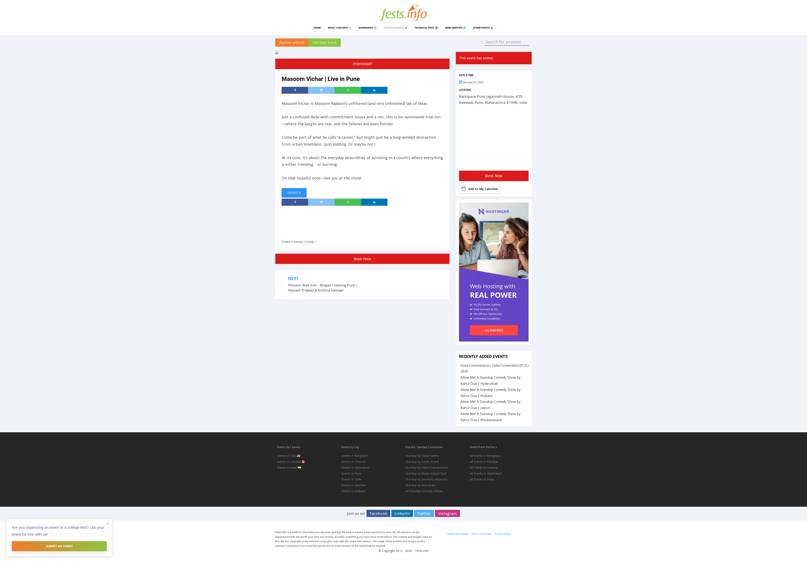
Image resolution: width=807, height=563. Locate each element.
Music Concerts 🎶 (339, 27)
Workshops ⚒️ (368, 27)
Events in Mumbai (354, 485)
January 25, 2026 (473, 82)
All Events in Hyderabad (486, 473)
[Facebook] (295, 90)
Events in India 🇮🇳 (289, 467)
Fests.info (422, 551)
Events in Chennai (353, 462)
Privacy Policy (503, 534)
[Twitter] (321, 90)
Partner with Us (292, 42)
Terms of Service (482, 534)
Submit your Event (457, 534)
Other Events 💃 (483, 27)
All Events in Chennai (484, 467)
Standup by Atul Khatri (421, 485)
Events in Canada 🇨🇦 (291, 462)
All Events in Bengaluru (485, 456)
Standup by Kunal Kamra (422, 456)
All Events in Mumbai (484, 462)
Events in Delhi (351, 479)
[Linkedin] (374, 90)
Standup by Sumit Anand (422, 462)
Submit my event (59, 546)
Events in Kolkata (353, 491)
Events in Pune (351, 473)
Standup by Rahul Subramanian (427, 467)
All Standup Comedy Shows (424, 491)
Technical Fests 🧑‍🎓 (426, 27)
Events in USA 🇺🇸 (288, 456)
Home (317, 27)
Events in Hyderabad (355, 467)
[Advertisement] (358, 221)
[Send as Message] (348, 90)
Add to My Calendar (483, 189)
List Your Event (324, 42)
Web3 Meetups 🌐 (455, 27)
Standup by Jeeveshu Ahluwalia (426, 479)
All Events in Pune (482, 479)
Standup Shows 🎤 (395, 27)
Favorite (293, 192)
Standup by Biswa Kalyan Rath (426, 473)
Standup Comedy (303, 242)
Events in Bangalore (355, 456)
